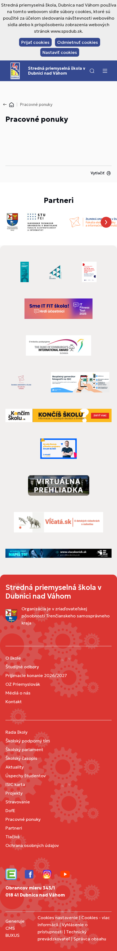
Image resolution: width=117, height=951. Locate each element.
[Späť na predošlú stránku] (6, 104)
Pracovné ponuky (23, 819)
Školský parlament (24, 749)
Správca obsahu (89, 938)
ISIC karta (15, 784)
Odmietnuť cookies (77, 42)
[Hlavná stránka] (11, 104)
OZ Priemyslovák (22, 684)
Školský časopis (21, 758)
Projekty (14, 793)
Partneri (13, 828)
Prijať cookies (35, 42)
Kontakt (13, 701)
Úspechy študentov (25, 775)
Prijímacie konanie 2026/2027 (36, 675)
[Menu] (105, 70)
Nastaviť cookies (59, 52)
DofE (10, 810)
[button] (92, 71)
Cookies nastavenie (58, 917)
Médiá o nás (17, 693)
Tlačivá (12, 836)
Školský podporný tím (27, 740)
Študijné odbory (22, 666)
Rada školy (16, 732)
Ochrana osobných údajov (32, 845)
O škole (13, 658)
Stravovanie (17, 801)
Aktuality (14, 767)
